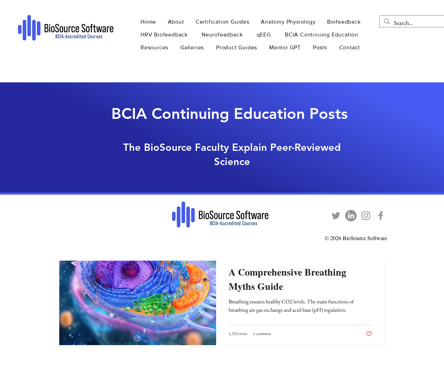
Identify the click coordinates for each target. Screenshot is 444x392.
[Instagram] (366, 215)
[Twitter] (336, 215)
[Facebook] (380, 215)
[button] (176, 21)
